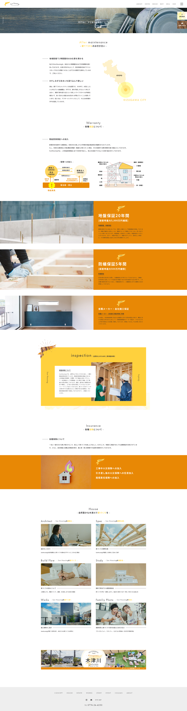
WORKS (89, 693)
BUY (162, 4)
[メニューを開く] (181, 4)
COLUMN (119, 693)
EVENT (108, 693)
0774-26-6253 (95, 705)
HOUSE (70, 693)
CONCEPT (59, 693)
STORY (99, 693)
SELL (168, 4)
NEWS (147, 4)
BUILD (155, 4)
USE (174, 4)
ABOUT (139, 4)
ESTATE (79, 693)
